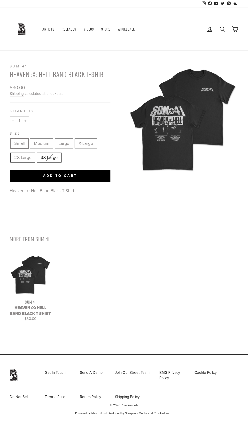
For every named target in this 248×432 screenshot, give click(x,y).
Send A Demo (91, 372)
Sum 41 (18, 66)
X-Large (85, 143)
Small (19, 143)
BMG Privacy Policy (169, 375)
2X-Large (22, 157)
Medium (41, 143)
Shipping (17, 93)
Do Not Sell (19, 397)
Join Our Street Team (132, 372)
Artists (48, 29)
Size (15, 133)
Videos (89, 29)
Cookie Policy (205, 372)
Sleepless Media (136, 413)
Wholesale (126, 29)
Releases (69, 29)
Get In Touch (55, 372)
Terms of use (55, 397)
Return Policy (90, 397)
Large (64, 143)
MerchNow (98, 413)
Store (105, 29)
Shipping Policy (127, 397)
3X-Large (49, 157)
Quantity (22, 111)
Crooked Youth (163, 413)
